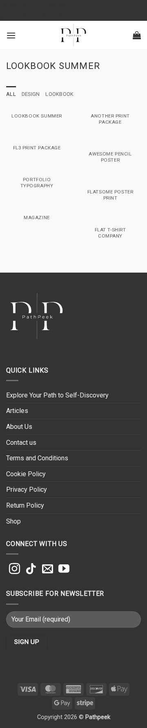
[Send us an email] (47, 570)
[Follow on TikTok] (30, 570)
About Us (19, 427)
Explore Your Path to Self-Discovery (57, 395)
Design (31, 94)
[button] (11, 35)
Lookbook (59, 94)
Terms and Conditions (37, 458)
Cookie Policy (26, 474)
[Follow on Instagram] (14, 570)
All (11, 94)
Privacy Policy (26, 489)
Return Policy (25, 505)
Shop (13, 521)
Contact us (21, 442)
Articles (17, 411)
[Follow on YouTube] (63, 570)
